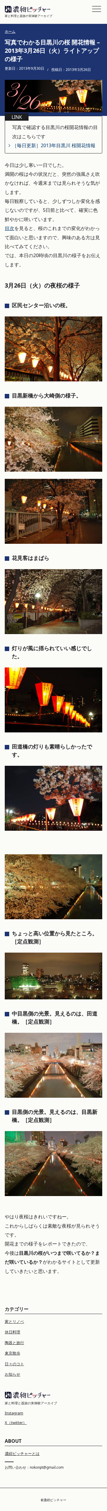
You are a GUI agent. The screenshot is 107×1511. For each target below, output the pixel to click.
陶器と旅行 (14, 1342)
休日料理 (12, 1332)
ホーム (10, 31)
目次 (9, 228)
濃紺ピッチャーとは (22, 1453)
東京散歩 (12, 1353)
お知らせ (12, 1374)
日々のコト (14, 1363)
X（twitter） (16, 1422)
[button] (96, 9)
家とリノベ (14, 1321)
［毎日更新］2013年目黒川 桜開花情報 (53, 145)
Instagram (14, 1413)
